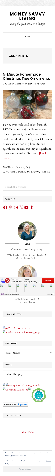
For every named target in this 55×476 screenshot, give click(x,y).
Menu (27, 35)
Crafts (28, 167)
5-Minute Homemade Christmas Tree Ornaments (26, 76)
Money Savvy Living (27, 16)
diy (28, 171)
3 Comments (39, 83)
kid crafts (35, 171)
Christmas (19, 167)
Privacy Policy (27, 432)
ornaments (45, 171)
